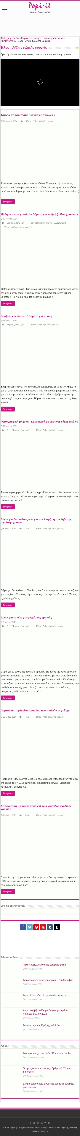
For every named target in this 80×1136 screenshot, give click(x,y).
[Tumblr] (50, 927)
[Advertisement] (40, 25)
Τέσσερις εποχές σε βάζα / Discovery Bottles (47, 1053)
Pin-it (27, 528)
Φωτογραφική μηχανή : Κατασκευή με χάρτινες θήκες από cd (39, 421)
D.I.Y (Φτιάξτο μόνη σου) (18, 430)
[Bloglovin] (57, 927)
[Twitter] (30, 927)
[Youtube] (43, 927)
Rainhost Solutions (40, 1131)
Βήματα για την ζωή (15, 223)
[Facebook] (23, 927)
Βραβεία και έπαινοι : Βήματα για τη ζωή (26, 316)
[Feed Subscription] (78, 48)
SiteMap (52, 1127)
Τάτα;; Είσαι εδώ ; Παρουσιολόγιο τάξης (44, 995)
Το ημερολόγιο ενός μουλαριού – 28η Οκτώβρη (48, 980)
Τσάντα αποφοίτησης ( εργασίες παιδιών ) (28, 114)
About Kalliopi (41, 1127)
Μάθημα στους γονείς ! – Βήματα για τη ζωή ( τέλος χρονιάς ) (39, 214)
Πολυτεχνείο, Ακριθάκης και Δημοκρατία (44, 964)
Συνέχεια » (7, 201)
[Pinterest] (36, 927)
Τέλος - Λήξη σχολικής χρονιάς (39, 121)
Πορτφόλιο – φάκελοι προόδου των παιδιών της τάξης (35, 710)
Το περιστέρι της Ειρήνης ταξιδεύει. (42, 1025)
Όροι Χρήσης (63, 1127)
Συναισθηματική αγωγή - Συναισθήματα (48, 223)
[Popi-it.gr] (40, 6)
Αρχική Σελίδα (11, 38)
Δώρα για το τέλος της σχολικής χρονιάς (26, 617)
